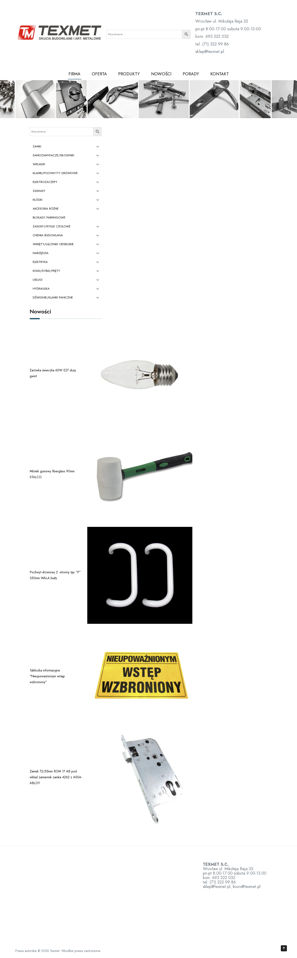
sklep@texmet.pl (171, 265)
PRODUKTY (129, 74)
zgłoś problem (198, 393)
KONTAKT (219, 74)
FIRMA (74, 74)
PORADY (191, 74)
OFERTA (99, 74)
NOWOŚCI (161, 74)
